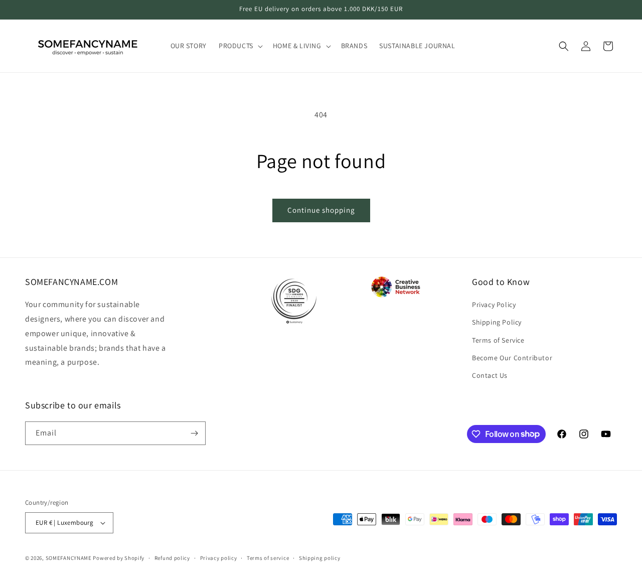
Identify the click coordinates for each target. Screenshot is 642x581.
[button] (240, 45)
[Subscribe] (194, 433)
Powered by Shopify (118, 557)
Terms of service (268, 557)
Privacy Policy (494, 304)
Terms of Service (498, 340)
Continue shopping (321, 210)
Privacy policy (218, 557)
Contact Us (490, 375)
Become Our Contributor (512, 357)
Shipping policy (320, 557)
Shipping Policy (497, 322)
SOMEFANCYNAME (69, 557)
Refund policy (172, 557)
